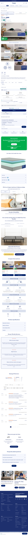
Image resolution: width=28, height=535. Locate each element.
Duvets (8, 498)
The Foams (8, 8)
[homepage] (1, 8)
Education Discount (24, 521)
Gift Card (2, 501)
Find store (24, 126)
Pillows (8, 495)
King (1, 508)
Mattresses (4, 8)
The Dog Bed (8, 501)
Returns (22, 507)
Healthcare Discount (17, 522)
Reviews (21, 5)
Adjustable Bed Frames (7, 223)
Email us (16, 487)
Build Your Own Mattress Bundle (9, 254)
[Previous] (6, 0)
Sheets (2, 498)
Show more (5, 389)
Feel (22, 191)
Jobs (1, 521)
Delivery (16, 507)
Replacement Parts (24, 512)
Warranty (23, 508)
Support (5, 191)
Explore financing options (14, 446)
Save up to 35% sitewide (14, 0)
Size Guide (2, 510)
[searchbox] (7, 384)
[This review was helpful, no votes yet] (24, 406)
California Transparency (24, 525)
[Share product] (25, 39)
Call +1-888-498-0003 (21, 487)
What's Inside (12, 5)
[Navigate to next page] (19, 426)
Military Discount (17, 521)
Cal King (8, 508)
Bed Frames (2, 497)
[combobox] (14, 384)
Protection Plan (17, 512)
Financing (16, 510)
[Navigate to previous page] (9, 426)
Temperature (14, 191)
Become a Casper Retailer (24, 511)
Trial (15, 508)
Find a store (3, 485)
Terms (16, 525)
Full (1, 507)
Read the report (14, 144)
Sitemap (8, 521)
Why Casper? (2, 518)
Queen (8, 507)
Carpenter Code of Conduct (24, 527)
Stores (8, 518)
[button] (17, 278)
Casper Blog (23, 522)
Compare (17, 5)
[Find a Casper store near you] (23, 3)
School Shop (8, 510)
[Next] (21, 0)
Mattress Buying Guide (24, 518)
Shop (7, 5)
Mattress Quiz (17, 518)
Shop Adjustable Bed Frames (19, 254)
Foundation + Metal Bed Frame (20, 223)
